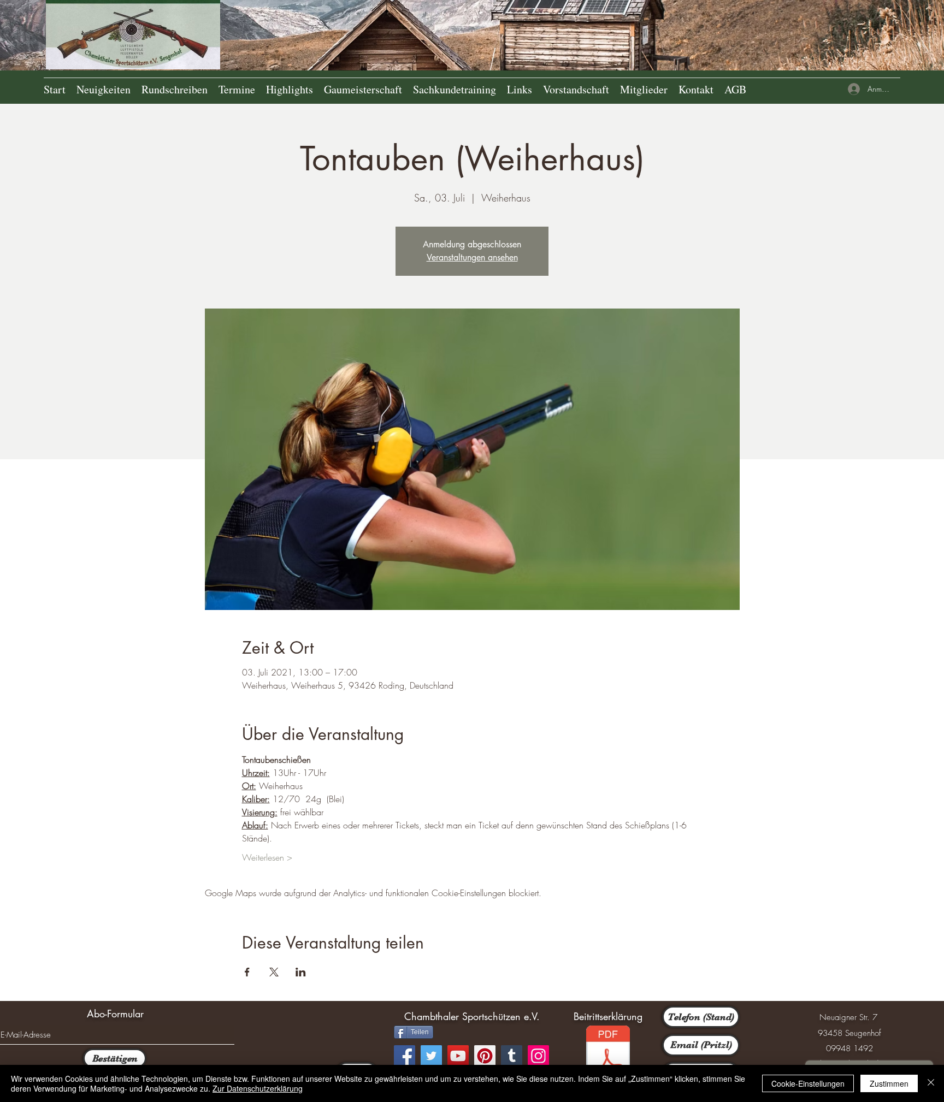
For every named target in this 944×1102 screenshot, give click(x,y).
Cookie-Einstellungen (808, 1083)
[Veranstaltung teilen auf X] (274, 972)
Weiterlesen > (267, 857)
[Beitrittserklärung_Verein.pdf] (608, 1056)
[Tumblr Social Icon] (511, 1056)
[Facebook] (404, 1056)
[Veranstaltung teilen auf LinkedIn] (301, 972)
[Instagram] (538, 1056)
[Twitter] (431, 1056)
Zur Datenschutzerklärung (258, 1088)
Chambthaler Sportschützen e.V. (472, 1016)
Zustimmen (889, 1083)
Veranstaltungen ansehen (472, 257)
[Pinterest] (484, 1056)
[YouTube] (458, 1056)
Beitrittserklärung (608, 1016)
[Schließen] (930, 1083)
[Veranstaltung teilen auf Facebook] (247, 972)
